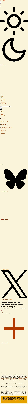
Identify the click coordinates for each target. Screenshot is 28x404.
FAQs (2, 131)
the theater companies (21, 378)
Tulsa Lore (3, 99)
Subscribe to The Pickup (5, 121)
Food (2, 97)
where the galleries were (11, 378)
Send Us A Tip (3, 130)
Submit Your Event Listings (5, 128)
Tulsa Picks (3, 102)
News (2, 96)
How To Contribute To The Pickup (6, 127)
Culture (2, 94)
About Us (2, 123)
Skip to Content (2, 0)
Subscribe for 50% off (4, 103)
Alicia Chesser (4, 312)
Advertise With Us (4, 124)
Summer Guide (3, 100)
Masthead (3, 133)
